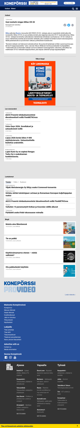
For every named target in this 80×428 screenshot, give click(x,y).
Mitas (7, 33)
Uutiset (7, 8)
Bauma (18, 33)
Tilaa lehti (7, 332)
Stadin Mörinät (9, 313)
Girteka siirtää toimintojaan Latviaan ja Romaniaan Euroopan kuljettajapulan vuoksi (39, 194)
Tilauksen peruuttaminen (12, 337)
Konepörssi (8, 308)
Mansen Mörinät (9, 310)
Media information (10, 349)
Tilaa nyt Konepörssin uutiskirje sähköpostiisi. (17, 426)
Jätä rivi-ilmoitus (10, 317)
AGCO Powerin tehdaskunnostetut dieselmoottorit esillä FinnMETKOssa (37, 201)
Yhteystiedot (8, 320)
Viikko (15, 182)
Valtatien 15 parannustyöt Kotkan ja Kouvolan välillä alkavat (32, 206)
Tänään (8, 182)
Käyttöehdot (8, 322)
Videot (13, 8)
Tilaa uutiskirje (9, 330)
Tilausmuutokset (9, 335)
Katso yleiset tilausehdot (12, 340)
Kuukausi (23, 182)
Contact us (7, 347)
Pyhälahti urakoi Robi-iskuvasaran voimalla (24, 212)
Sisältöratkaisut (9, 315)
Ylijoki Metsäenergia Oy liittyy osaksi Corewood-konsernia (31, 187)
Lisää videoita (70, 295)
